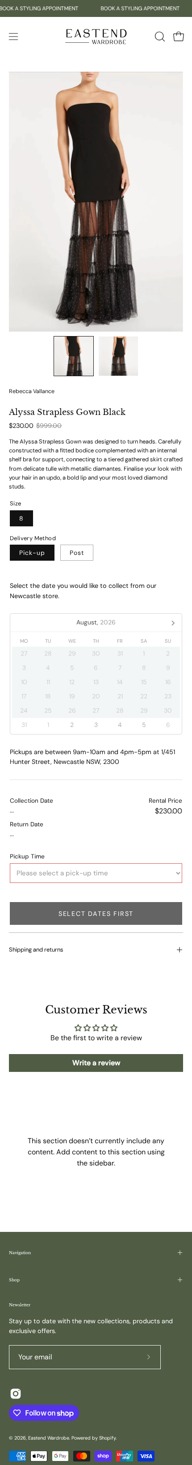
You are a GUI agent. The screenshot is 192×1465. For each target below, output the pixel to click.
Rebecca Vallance (31, 391)
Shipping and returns (36, 949)
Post (77, 553)
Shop (14, 1279)
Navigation (20, 1252)
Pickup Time (27, 856)
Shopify (107, 1438)
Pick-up (32, 553)
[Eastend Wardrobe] (96, 36)
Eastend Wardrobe (48, 1438)
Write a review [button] (96, 1062)
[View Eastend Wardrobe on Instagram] (15, 1393)
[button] (159, 36)
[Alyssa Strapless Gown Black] (74, 356)
